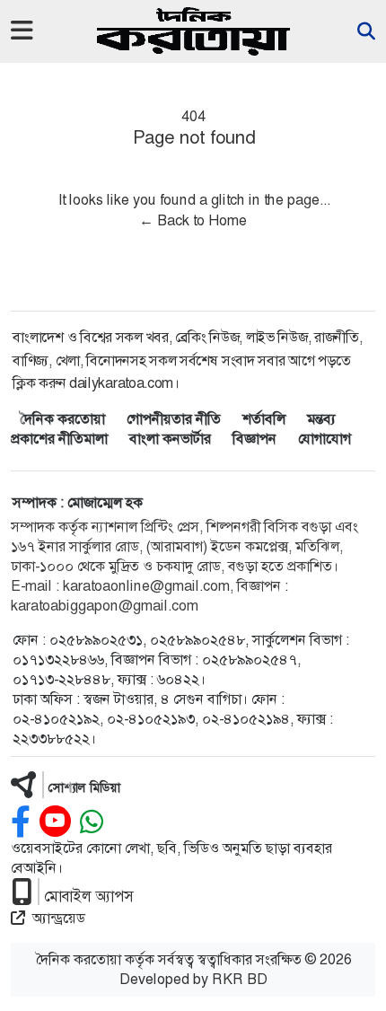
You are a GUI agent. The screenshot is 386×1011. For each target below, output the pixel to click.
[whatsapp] (91, 822)
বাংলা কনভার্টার (170, 438)
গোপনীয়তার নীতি (174, 418)
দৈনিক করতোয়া (62, 418)
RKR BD (240, 979)
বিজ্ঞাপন (254, 438)
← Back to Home (193, 220)
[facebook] (21, 822)
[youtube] (55, 822)
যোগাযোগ (324, 438)
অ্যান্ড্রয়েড (58, 918)
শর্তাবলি (263, 418)
